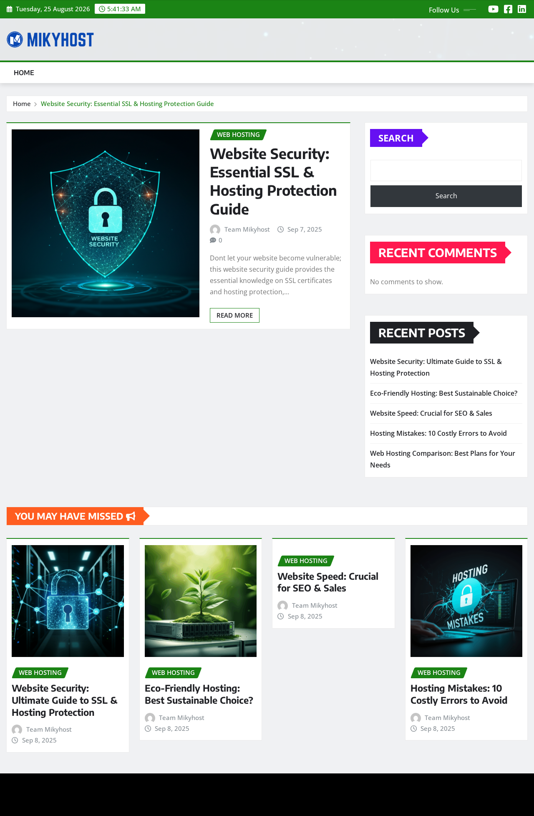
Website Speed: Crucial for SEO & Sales (431, 413)
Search (396, 137)
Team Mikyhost (247, 229)
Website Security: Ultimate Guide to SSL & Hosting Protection (65, 699)
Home (24, 72)
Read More (235, 315)
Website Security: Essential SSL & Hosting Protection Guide (127, 103)
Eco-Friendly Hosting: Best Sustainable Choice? (443, 393)
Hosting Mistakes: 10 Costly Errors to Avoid (438, 433)
